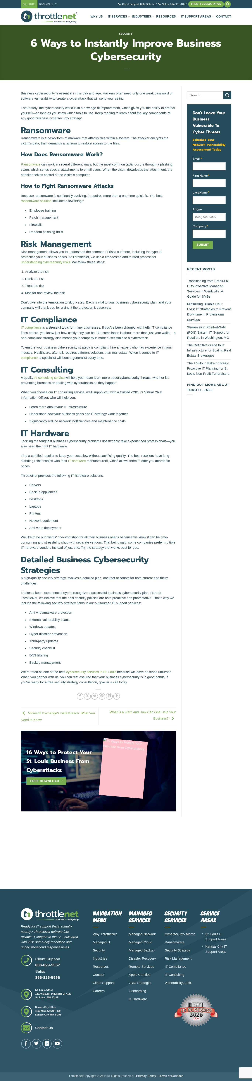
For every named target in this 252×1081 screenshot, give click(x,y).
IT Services (117, 16)
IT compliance (31, 327)
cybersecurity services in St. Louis (91, 672)
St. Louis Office (44, 990)
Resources (166, 16)
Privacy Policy (146, 1075)
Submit (202, 244)
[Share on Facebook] (80, 696)
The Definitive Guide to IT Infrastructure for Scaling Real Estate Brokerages (209, 350)
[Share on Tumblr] (116, 696)
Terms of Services (170, 1075)
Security (126, 34)
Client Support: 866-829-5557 (139, 4)
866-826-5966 (47, 977)
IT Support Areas (196, 16)
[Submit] (227, 95)
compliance (29, 358)
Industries (141, 16)
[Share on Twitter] (94, 696)
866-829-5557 (47, 965)
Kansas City (48, 4)
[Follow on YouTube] (57, 1044)
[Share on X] (87, 696)
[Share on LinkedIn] (109, 696)
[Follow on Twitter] (36, 1044)
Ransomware (30, 164)
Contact (223, 16)
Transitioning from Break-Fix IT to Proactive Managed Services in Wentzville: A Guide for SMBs (208, 288)
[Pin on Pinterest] (102, 696)
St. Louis (29, 4)
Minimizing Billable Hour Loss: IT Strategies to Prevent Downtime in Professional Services (209, 311)
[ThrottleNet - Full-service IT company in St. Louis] (49, 17)
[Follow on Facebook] (26, 1044)
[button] (227, 4)
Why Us (97, 16)
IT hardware (77, 461)
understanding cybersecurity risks (45, 262)
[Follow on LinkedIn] (47, 1044)
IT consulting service (49, 378)
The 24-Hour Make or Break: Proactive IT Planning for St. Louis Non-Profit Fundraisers (208, 368)
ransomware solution (36, 201)
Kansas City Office (45, 1007)
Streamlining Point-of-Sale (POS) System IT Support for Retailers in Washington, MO (208, 332)
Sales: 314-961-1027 (174, 4)
